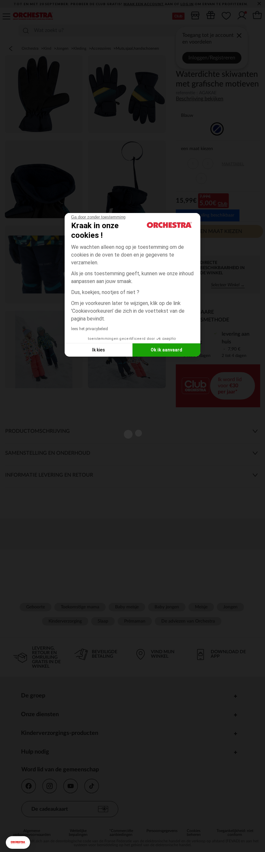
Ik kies (98, 349)
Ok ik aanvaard (166, 349)
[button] (18, 842)
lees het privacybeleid (89, 329)
